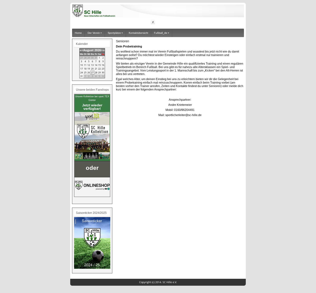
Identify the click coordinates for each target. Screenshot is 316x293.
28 (96, 72)
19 (88, 68)
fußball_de (160, 32)
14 (96, 65)
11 (85, 65)
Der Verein (94, 32)
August (88, 50)
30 (103, 72)
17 (81, 68)
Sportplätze (114, 32)
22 (99, 68)
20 (92, 68)
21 (96, 68)
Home (78, 32)
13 (92, 65)
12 (88, 65)
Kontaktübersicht (138, 32)
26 (88, 72)
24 (81, 72)
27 (92, 72)
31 (81, 76)
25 (85, 72)
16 (103, 65)
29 (99, 72)
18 (85, 68)
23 (103, 68)
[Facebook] (153, 22)
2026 (97, 50)
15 (99, 65)
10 (81, 65)
